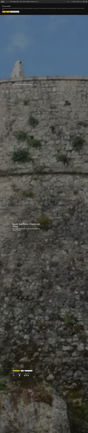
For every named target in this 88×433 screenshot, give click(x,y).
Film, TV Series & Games (14, 1)
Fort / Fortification (16, 370)
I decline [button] (8, 11)
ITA (67, 1)
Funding (32, 1)
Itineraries (28, 1)
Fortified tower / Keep (28, 370)
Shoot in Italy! (75, 1)
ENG (70, 1)
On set (21, 1)
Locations (7, 1)
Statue (22, 370)
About (35, 1)
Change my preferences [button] (14, 11)
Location (17, 84)
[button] (38, 2)
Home (14, 84)
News (24, 1)
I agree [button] (4, 11)
